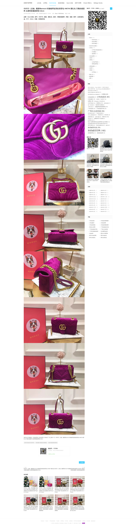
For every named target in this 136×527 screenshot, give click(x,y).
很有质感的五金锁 (91, 113)
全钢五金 (99, 103)
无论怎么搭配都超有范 (92, 114)
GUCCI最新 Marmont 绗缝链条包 (94, 94)
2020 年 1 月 (103, 194)
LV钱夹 (90, 70)
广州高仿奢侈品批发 (93, 231)
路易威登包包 (94, 127)
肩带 (90, 78)
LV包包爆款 (91, 99)
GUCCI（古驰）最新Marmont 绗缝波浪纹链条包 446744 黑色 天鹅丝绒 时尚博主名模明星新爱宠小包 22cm (77, 508)
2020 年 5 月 (92, 192)
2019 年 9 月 (103, 199)
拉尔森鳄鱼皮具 (104, 231)
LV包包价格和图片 (105, 220)
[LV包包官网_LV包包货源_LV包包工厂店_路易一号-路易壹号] (28, 2)
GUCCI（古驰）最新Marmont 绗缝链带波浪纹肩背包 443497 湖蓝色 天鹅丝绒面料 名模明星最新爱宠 (69, 469)
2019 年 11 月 (104, 196)
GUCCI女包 (52, 3)
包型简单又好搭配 (100, 104)
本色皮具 (91, 233)
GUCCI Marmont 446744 (29, 442)
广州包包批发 (91, 108)
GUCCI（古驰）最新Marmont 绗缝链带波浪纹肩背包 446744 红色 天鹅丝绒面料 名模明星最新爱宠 (61, 508)
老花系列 (94, 53)
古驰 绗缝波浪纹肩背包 (52, 442)
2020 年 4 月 (103, 192)
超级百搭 (108, 125)
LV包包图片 (91, 223)
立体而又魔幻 (98, 116)
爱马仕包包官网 (92, 235)
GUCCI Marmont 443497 (93, 90)
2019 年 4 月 (92, 205)
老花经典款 (61, 3)
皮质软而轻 (91, 116)
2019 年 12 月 (92, 196)
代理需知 (62, 520)
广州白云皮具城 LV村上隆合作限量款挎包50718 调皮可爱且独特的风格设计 (106, 180)
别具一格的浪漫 (91, 104)
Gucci (56, 13)
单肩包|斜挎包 (95, 63)
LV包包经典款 (92, 225)
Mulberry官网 (92, 227)
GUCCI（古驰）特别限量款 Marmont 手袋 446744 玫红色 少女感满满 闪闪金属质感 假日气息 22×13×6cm (46, 490)
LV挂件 (90, 58)
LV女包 (39, 3)
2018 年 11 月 (92, 207)
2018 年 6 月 (92, 211)
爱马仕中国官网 (104, 233)
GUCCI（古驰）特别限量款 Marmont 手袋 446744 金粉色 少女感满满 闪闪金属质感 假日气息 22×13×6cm (31, 490)
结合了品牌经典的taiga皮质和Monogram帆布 (99, 121)
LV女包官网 (91, 56)
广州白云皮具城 (96, 111)
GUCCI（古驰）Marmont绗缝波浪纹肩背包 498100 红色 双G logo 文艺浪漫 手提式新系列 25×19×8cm (77, 490)
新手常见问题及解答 (77, 520)
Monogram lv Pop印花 (99, 101)
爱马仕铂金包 (104, 235)
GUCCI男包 (94, 41)
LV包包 (105, 94)
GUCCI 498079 (91, 88)
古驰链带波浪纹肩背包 (101, 106)
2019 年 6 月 (92, 203)
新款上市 (91, 74)
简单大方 (105, 116)
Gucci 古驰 (70, 3)
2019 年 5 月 (103, 203)
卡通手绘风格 (91, 106)
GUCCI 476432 (105, 87)
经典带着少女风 (91, 120)
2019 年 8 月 (92, 201)
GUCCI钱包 (94, 43)
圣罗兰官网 (78, 3)
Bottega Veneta (98, 3)
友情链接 (71, 520)
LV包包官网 (92, 97)
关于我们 (66, 520)
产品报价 (57, 520)
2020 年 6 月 (103, 190)
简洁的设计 (90, 118)
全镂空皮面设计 (107, 103)
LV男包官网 (91, 66)
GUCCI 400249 (91, 87)
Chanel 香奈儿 (87, 3)
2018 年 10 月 (104, 207)
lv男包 (90, 101)
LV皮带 (90, 68)
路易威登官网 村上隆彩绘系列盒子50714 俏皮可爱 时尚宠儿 (93, 180)
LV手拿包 (94, 72)
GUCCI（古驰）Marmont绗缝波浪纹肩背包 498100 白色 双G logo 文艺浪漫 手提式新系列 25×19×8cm (62, 490)
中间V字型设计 (91, 103)
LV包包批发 (103, 96)
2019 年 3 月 (103, 205)
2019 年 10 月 (92, 199)
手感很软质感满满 (100, 113)
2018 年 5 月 (103, 211)
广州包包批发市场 (101, 108)
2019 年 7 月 (103, 201)
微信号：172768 (90, 148)
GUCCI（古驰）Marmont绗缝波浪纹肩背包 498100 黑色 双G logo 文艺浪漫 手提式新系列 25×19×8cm (31, 508)
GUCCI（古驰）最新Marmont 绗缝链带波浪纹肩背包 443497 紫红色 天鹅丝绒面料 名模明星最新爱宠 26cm (39, 469)
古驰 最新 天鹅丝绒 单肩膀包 (41, 442)
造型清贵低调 (101, 133)
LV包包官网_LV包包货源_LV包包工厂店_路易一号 (44, 437)
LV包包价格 (91, 220)
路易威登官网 (97, 130)
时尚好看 (100, 114)
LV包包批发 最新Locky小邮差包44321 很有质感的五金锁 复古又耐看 (93, 165)
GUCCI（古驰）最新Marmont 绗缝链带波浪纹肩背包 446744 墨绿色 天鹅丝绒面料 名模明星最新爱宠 (46, 508)
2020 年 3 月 (92, 194)
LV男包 (45, 3)
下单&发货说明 (52, 520)
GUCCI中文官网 (92, 46)
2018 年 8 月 (92, 209)
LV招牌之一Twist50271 (101, 99)
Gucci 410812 (98, 87)
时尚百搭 (107, 114)
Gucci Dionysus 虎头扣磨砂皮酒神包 (103, 88)
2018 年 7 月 (103, 209)
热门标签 (88, 520)
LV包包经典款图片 (105, 225)
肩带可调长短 (91, 125)
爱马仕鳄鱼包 (104, 237)
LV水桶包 (94, 51)
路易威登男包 (92, 133)
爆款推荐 (91, 76)
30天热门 (42, 520)
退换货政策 (93, 520)
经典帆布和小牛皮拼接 (99, 118)
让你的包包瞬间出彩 (100, 125)
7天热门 (46, 520)
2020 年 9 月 (92, 190)
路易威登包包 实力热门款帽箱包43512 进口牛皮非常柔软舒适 (106, 150)
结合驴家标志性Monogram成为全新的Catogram (97, 123)
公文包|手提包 (95, 62)
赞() (82, 462)
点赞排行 (84, 520)
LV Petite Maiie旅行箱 (96, 50)
